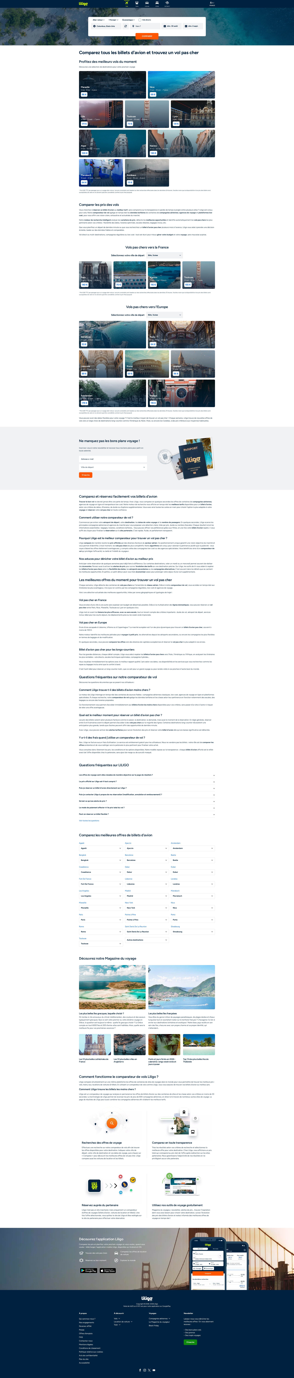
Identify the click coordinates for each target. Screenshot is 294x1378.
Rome (130, 366)
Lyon (175, 116)
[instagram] (144, 1370)
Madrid (128, 891)
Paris (83, 277)
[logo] (83, 4)
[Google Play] (88, 1270)
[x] (149, 1370)
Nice (152, 87)
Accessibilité (84, 1363)
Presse (81, 1330)
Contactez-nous (85, 1341)
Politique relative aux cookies (91, 1352)
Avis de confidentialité (88, 1355)
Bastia (173, 855)
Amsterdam (86, 395)
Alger (83, 145)
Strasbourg (175, 926)
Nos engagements (86, 1322)
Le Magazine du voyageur (159, 1322)
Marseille (85, 87)
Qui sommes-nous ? (87, 1319)
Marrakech (86, 175)
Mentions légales (86, 1344)
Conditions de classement (89, 1348)
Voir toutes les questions (89, 821)
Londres (174, 879)
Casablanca (83, 867)
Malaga (153, 395)
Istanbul (177, 366)
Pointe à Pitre (130, 915)
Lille (83, 116)
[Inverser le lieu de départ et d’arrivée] (125, 26)
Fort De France (85, 879)
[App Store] (107, 1270)
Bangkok (82, 855)
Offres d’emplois (85, 1333)
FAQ (81, 1337)
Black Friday (154, 1325)
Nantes (153, 145)
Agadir (81, 843)
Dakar (127, 867)
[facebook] (140, 1370)
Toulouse (131, 116)
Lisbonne (85, 366)
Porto (152, 337)
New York (129, 903)
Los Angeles (84, 891)
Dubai (173, 867)
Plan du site (83, 1359)
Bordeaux (131, 175)
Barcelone (86, 337)
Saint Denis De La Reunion (136, 926)
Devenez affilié (85, 1326)
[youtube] (154, 1370)
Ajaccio (153, 277)
